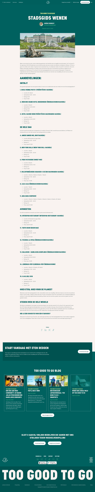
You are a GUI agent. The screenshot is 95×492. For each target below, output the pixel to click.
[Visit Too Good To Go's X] (57, 459)
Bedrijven (21, 2)
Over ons (15, 2)
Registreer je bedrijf (66, 2)
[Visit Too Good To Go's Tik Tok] (49, 459)
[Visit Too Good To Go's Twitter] (49, 330)
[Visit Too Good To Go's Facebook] (42, 330)
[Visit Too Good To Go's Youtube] (53, 459)
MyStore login (76, 2)
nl (91, 2)
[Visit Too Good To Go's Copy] (53, 330)
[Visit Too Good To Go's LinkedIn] (38, 459)
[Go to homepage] (48, 2)
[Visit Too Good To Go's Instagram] (42, 459)
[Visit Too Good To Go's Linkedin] (45, 330)
